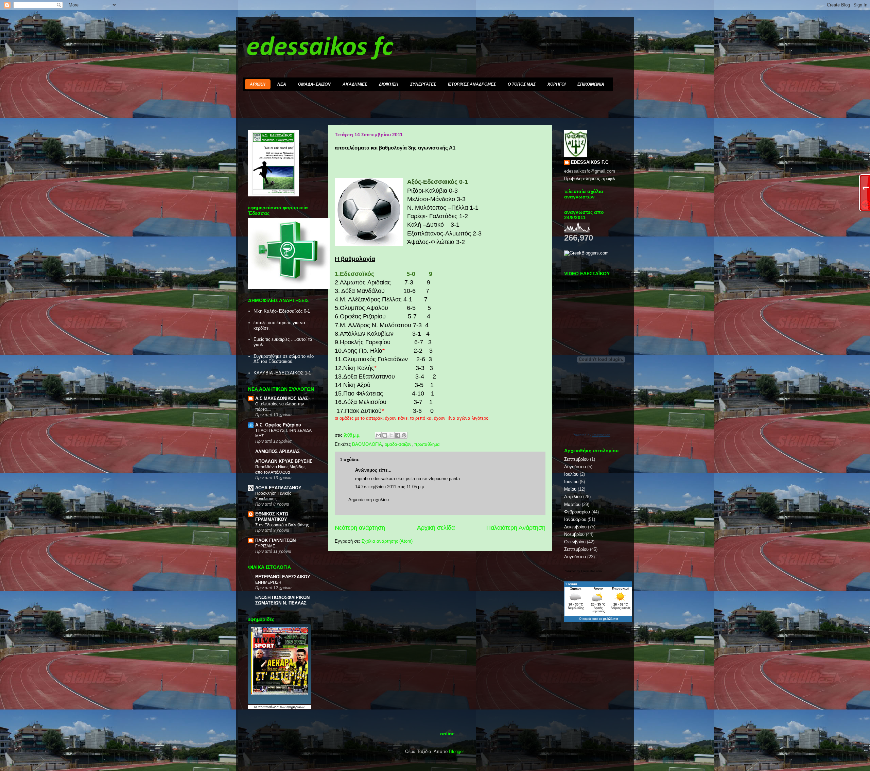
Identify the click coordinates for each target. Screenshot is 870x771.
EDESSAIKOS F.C (589, 162)
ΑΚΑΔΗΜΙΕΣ (355, 84)
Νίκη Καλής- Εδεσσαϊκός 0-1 (282, 311)
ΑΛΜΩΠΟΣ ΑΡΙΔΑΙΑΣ (277, 451)
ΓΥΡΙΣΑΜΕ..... (267, 546)
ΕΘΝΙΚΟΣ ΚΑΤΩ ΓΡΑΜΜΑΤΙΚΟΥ (271, 516)
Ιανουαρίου (575, 519)
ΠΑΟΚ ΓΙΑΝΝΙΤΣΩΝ (275, 540)
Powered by (591, 435)
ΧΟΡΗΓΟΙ (556, 84)
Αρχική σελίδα (436, 527)
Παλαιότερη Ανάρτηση (515, 527)
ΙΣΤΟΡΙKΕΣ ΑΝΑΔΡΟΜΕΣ (472, 84)
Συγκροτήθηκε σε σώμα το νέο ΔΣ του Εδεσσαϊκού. (284, 359)
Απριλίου (573, 496)
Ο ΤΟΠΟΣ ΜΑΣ (522, 84)
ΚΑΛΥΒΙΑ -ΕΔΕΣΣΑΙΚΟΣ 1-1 (282, 372)
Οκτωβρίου (575, 541)
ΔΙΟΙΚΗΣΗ (388, 84)
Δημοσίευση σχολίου (368, 499)
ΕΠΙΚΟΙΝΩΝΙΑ (590, 84)
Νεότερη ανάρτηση (360, 527)
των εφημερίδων (291, 707)
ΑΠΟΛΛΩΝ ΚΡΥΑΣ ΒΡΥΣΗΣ (283, 461)
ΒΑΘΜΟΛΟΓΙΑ (367, 444)
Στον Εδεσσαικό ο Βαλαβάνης (282, 525)
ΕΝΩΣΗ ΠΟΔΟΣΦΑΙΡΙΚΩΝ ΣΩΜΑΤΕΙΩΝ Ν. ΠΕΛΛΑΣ (282, 600)
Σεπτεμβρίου (576, 459)
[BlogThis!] (384, 435)
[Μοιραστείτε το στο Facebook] (397, 435)
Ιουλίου (571, 474)
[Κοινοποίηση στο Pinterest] (404, 435)
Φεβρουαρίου (577, 511)
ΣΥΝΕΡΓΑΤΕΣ (423, 84)
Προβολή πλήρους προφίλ (589, 178)
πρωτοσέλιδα (268, 707)
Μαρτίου (572, 504)
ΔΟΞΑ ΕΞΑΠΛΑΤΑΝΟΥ (278, 487)
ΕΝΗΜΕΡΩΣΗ (268, 582)
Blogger (456, 751)
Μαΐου (570, 489)
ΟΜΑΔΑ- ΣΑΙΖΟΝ (314, 84)
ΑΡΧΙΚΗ (257, 84)
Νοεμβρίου (574, 534)
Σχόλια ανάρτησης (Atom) (387, 541)
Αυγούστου (575, 466)
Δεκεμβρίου (575, 526)
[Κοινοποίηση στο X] (391, 435)
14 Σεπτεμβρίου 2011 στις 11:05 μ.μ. (390, 486)
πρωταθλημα (427, 444)
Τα (256, 707)
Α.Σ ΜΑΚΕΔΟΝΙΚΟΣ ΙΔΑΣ (281, 398)
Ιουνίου (571, 481)
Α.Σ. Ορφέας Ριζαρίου (278, 424)
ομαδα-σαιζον (398, 444)
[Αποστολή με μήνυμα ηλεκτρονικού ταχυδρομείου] (378, 435)
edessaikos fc (319, 48)
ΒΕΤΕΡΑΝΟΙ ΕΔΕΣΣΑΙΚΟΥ (282, 576)
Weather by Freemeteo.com (583, 571)
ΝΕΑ (281, 84)
